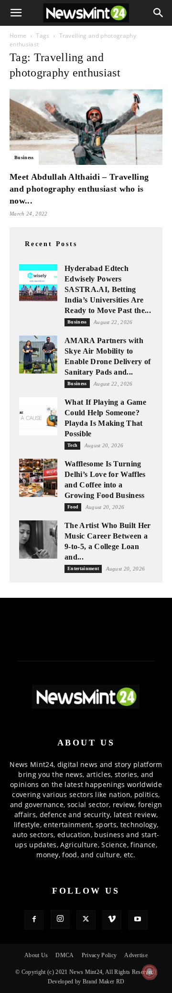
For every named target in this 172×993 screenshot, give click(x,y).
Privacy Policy (99, 955)
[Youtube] (138, 919)
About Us (36, 955)
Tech (72, 445)
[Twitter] (86, 919)
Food (72, 506)
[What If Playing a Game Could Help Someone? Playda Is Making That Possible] (38, 416)
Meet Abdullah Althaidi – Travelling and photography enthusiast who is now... (79, 188)
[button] (16, 13)
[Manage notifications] (149, 972)
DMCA (64, 955)
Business (24, 157)
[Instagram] (60, 919)
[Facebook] (33, 919)
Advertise (136, 955)
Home (18, 36)
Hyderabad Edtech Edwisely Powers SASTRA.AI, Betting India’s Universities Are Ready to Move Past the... (107, 289)
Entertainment (83, 568)
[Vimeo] (111, 919)
